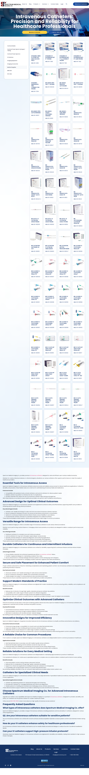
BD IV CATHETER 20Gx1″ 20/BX (49, 453)
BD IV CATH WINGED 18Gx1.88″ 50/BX (77, 400)
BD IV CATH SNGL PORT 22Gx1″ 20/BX (64, 374)
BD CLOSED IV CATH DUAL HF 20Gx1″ (49, 298)
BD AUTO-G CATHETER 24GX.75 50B (64, 220)
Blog (30, 4)
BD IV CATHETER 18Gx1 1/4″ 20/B (78, 426)
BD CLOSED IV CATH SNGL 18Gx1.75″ (78, 298)
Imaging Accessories (12, 64)
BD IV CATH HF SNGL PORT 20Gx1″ (49, 374)
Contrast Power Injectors (13, 54)
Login (62, 4)
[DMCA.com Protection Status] (44, 762)
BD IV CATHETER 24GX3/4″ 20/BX (63, 427)
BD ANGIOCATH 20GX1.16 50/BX (36, 166)
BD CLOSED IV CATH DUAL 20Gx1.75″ (64, 272)
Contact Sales (54, 4)
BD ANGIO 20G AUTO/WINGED (36, 112)
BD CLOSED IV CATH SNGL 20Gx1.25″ (35, 323)
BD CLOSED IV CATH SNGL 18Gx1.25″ (64, 298)
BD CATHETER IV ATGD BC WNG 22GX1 (49, 247)
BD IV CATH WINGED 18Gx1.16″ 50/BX (63, 400)
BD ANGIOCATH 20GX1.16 (63, 139)
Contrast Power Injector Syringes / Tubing (16, 50)
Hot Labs (9, 74)
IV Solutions (10, 57)
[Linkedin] (10, 765)
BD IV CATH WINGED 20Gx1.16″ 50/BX (34, 427)
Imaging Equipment (12, 60)
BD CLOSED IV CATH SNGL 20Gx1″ (64, 323)
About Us (24, 4)
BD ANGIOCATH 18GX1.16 (77, 112)
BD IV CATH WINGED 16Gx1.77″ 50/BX (48, 400)
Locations (65, 749)
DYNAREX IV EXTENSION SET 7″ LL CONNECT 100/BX (64, 58)
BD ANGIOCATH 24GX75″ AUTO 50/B (78, 194)
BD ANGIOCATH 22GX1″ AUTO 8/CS (35, 194)
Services (44, 4)
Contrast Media (11, 46)
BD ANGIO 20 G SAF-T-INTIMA (78, 83)
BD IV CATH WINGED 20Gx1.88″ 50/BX (48, 427)
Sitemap (82, 765)
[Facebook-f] (8, 765)
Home (36, 11)
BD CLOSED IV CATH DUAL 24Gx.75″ (35, 298)
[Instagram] (5, 765)
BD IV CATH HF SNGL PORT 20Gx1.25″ (78, 348)
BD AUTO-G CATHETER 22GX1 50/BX (49, 220)
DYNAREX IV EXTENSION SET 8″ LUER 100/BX (78, 57)
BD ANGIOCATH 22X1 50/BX (49, 193)
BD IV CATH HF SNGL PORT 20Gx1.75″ (35, 374)
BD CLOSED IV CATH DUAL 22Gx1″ (78, 272)
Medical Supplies (43, 11)
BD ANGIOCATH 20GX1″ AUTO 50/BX (49, 167)
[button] (66, 4)
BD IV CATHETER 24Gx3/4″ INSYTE (77, 454)
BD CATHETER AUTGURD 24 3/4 (35, 247)
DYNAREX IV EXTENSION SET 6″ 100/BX (50, 57)
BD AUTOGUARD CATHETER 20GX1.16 (78, 221)
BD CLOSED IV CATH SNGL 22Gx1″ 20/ (78, 323)
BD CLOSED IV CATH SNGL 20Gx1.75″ (49, 323)
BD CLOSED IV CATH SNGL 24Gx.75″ (35, 348)
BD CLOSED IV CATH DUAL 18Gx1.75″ (35, 272)
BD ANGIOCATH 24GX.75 (63, 193)
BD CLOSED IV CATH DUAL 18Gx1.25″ (78, 247)
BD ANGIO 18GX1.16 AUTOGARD (63, 84)
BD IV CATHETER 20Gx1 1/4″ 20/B (34, 454)
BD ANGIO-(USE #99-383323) (63, 112)
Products (35, 4)
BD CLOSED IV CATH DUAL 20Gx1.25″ (49, 272)
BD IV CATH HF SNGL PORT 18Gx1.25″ (49, 348)
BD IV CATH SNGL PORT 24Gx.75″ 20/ (78, 374)
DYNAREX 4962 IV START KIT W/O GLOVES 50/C (36, 58)
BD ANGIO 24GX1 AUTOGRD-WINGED (48, 113)
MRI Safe (9, 70)
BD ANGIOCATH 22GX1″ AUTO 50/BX (78, 167)
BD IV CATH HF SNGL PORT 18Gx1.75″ (64, 348)
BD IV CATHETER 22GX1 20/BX (64, 453)
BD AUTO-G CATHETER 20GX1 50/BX (35, 220)
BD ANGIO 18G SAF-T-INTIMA (49, 83)
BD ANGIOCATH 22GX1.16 (63, 166)
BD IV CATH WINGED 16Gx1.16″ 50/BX (34, 400)
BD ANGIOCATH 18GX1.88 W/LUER (49, 140)
